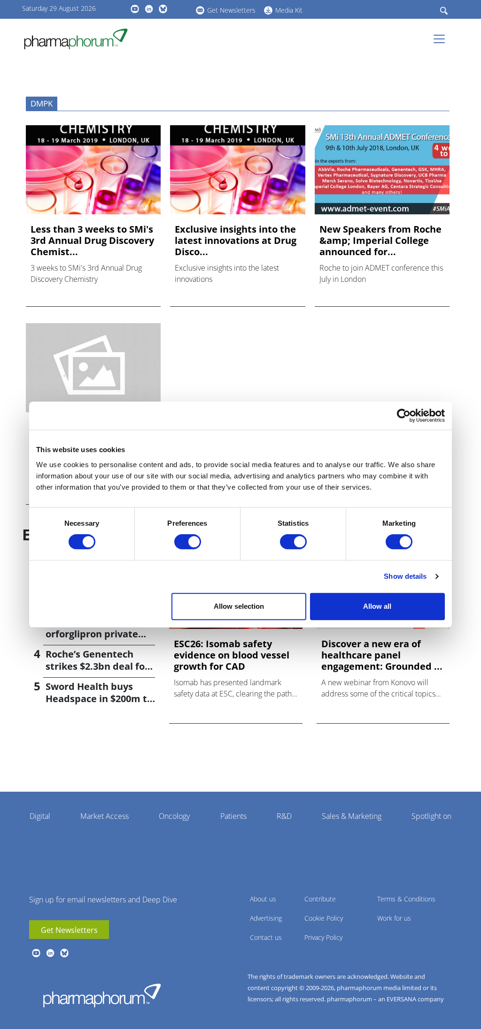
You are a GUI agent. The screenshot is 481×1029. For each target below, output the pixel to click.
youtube (135, 9)
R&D (284, 816)
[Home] (79, 39)
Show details (405, 576)
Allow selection (239, 606)
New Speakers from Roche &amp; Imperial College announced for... (380, 240)
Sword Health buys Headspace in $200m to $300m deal (99, 698)
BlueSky (163, 9)
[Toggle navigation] (442, 39)
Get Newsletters (231, 10)
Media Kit (289, 10)
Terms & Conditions (406, 898)
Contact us (266, 937)
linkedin (149, 9)
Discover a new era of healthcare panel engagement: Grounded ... (381, 655)
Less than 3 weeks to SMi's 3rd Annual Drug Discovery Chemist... (92, 240)
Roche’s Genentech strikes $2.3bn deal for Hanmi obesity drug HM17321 (97, 672)
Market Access (104, 816)
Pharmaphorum (102, 995)
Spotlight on (431, 816)
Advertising (266, 918)
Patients (233, 816)
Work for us (394, 918)
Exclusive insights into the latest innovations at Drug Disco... (235, 240)
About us (263, 898)
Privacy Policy (323, 937)
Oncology (174, 816)
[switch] (187, 541)
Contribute (320, 898)
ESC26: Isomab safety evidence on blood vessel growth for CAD (231, 655)
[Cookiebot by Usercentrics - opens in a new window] (404, 416)
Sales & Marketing (351, 816)
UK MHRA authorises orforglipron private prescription (94, 633)
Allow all (377, 606)
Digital (40, 816)
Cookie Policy (323, 918)
